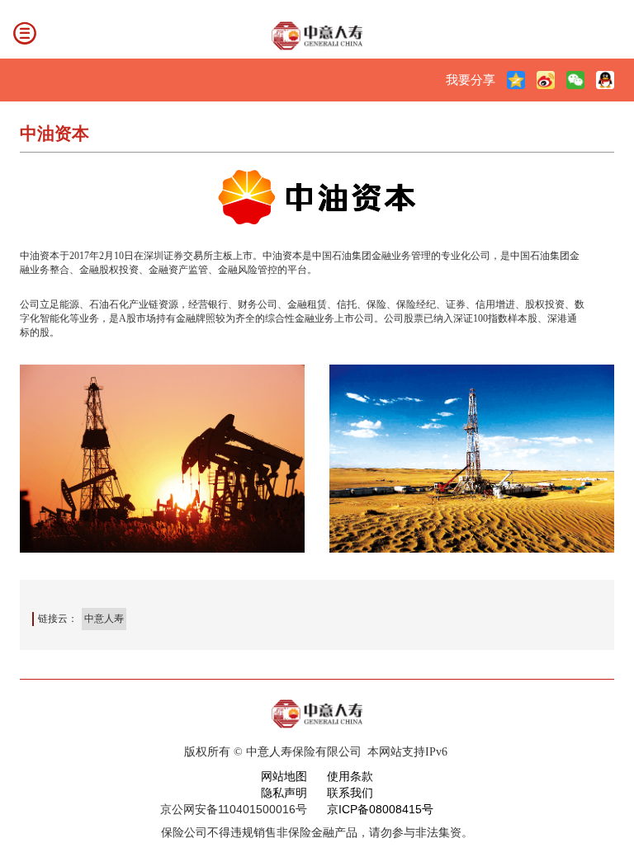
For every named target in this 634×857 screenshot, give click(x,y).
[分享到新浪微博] (546, 80)
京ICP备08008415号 (380, 809)
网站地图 (284, 776)
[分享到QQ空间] (516, 80)
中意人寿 (104, 618)
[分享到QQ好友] (605, 80)
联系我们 (350, 792)
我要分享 (470, 80)
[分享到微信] (575, 80)
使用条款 (350, 776)
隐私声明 (284, 792)
